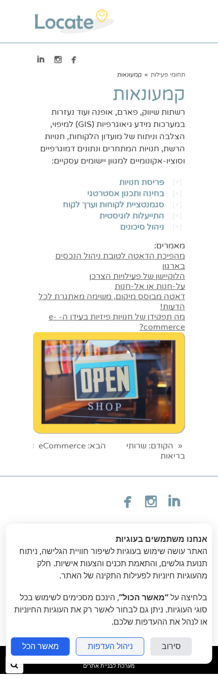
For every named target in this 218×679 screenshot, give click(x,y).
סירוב (171, 646)
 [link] (40, 59)
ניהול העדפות (110, 646)
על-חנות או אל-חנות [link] (150, 286)
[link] (74, 21)
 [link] (73, 59)
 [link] (58, 59)
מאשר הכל (40, 646)
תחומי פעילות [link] (168, 74)
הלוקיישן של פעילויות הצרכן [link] (137, 276)
